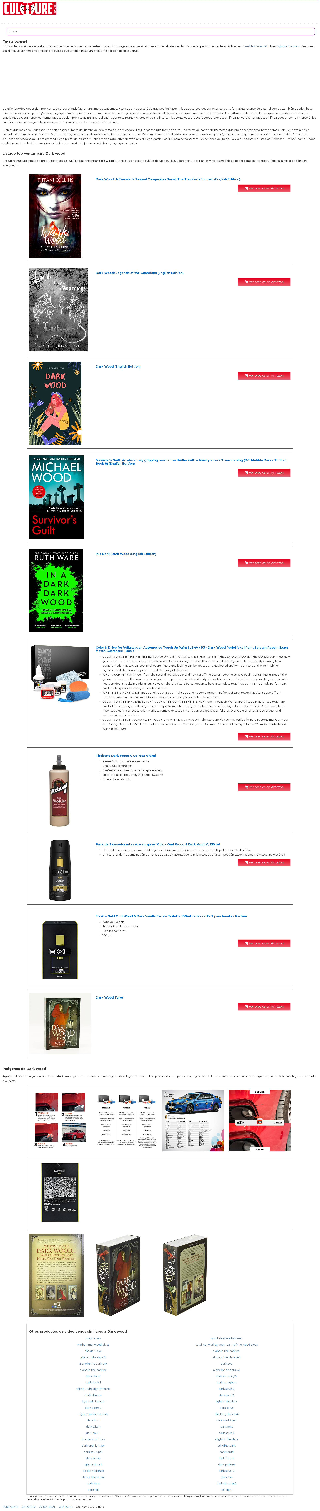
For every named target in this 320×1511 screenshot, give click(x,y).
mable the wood (256, 46)
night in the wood (288, 46)
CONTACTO (66, 1506)
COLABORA (29, 1506)
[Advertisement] (160, 79)
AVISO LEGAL (47, 1506)
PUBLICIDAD (10, 1506)
